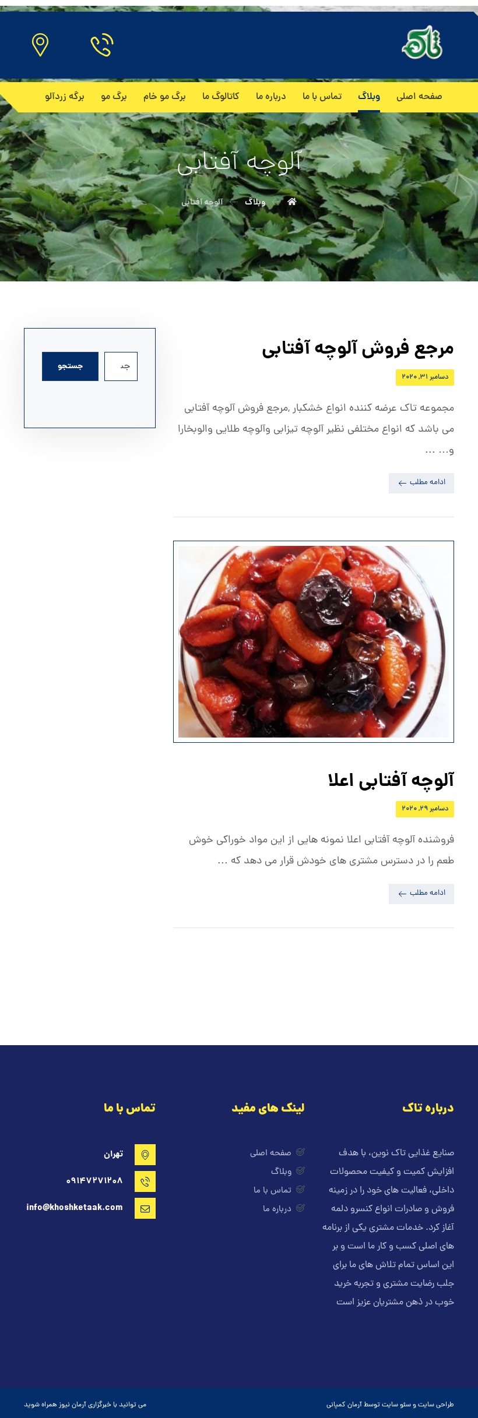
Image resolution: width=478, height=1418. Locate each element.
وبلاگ (281, 1172)
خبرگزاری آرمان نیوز (85, 1405)
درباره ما (277, 1209)
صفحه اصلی (270, 1153)
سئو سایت (396, 1405)
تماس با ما (272, 1191)
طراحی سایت (436, 1405)
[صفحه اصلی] (292, 202)
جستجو (70, 366)
